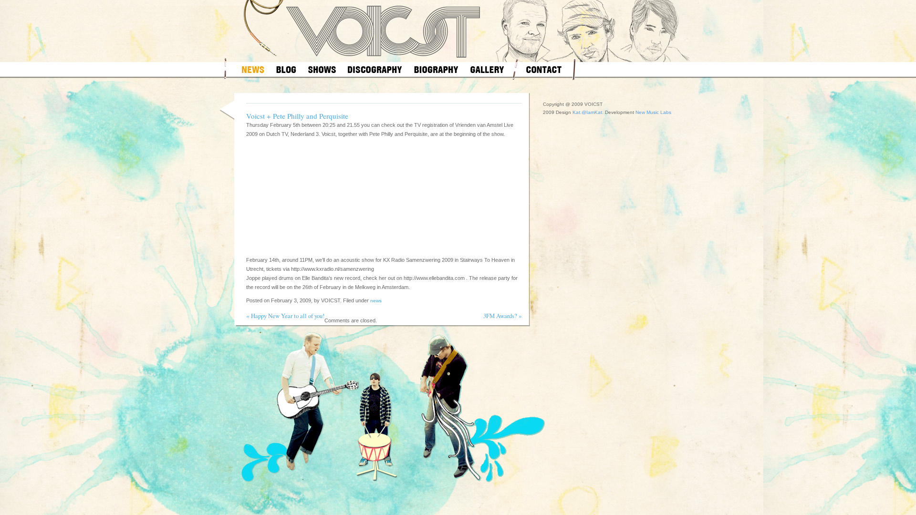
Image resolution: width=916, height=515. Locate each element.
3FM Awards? (500, 316)
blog (286, 69)
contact (544, 69)
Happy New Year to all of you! (287, 316)
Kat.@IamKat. (588, 112)
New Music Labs (653, 112)
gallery (487, 69)
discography (375, 69)
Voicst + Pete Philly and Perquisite (297, 116)
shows (322, 69)
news (253, 69)
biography (436, 69)
